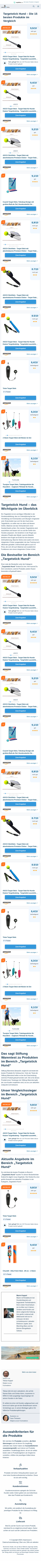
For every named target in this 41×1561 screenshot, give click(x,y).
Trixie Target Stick (9, 388)
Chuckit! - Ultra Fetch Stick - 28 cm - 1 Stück (19, 1271)
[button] (33, 6)
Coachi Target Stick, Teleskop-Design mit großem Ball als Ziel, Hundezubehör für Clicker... (18, 203)
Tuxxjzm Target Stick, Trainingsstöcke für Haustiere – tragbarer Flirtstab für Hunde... (18, 486)
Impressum (27, 1540)
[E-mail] (5, 1337)
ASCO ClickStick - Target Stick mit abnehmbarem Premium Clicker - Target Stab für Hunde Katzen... (20, 157)
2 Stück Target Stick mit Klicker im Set (17, 438)
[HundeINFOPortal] (5, 6)
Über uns (22, 1542)
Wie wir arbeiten (32, 1542)
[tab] (3, 52)
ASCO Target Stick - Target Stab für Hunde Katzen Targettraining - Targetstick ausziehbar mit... (20, 58)
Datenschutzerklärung (10, 1542)
